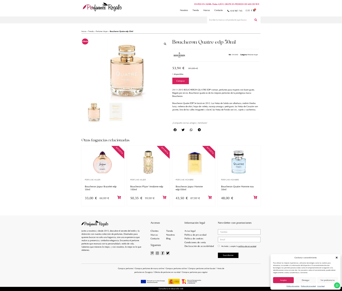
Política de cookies (293, 286)
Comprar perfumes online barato (202, 268)
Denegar (305, 280)
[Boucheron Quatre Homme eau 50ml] (239, 162)
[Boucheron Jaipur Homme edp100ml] (194, 162)
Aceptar (283, 280)
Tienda (196, 10)
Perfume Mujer (102, 31)
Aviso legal (321, 286)
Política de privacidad (308, 286)
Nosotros (184, 10)
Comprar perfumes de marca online (149, 268)
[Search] (255, 19)
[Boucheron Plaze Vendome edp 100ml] (148, 162)
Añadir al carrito (180, 81)
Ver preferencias (327, 280)
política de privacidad (247, 246)
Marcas (206, 10)
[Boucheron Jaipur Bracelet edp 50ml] (103, 162)
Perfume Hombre (185, 180)
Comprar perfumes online (176, 268)
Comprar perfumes (125, 268)
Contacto (218, 10)
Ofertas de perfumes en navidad (167, 272)
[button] (336, 257)
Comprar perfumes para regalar (195, 272)
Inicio (83, 31)
